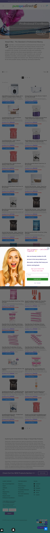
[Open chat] (45, 528)
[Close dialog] (48, 248)
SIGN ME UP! (37, 279)
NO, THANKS (37, 283)
